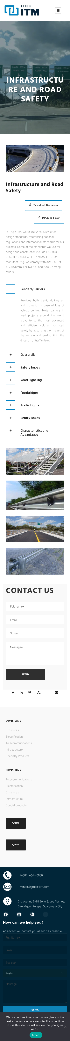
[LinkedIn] (34, 914)
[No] (65, 1027)
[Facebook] (7, 914)
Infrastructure (14, 749)
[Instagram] (21, 914)
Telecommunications (19, 743)
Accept (36, 1035)
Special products (16, 805)
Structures (12, 730)
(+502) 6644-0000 (31, 875)
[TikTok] (47, 914)
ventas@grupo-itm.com (34, 886)
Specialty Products (17, 756)
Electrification (14, 736)
